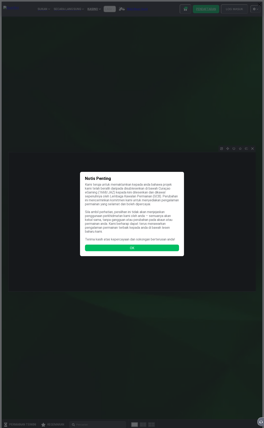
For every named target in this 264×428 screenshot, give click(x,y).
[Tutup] (259, 4)
